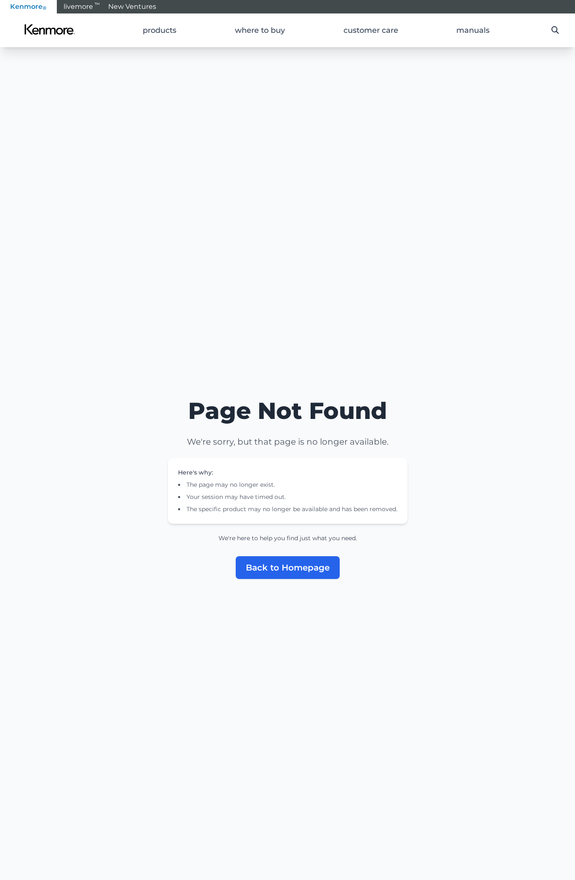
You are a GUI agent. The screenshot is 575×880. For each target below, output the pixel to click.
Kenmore (28, 7)
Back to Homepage (288, 568)
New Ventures (132, 7)
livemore (82, 6)
